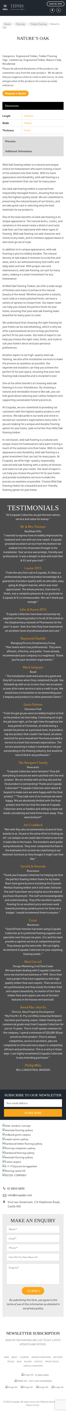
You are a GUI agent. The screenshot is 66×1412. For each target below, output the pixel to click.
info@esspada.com (20, 1195)
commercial (15, 59)
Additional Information (18, 151)
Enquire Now (55, 4)
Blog (19, 1361)
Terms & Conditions (33, 1366)
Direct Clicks (32, 1405)
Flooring (20, 24)
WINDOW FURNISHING (41, 1357)
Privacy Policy (52, 1361)
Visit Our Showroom (40, 1381)
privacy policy (35, 1308)
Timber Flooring (38, 24)
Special (10, 1361)
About (14, 1357)
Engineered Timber (26, 56)
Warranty (10, 141)
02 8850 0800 (16, 1188)
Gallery (28, 1361)
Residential (8, 63)
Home (7, 24)
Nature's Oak (53, 59)
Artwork (57, 1357)
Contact (38, 1361)
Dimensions (12, 105)
